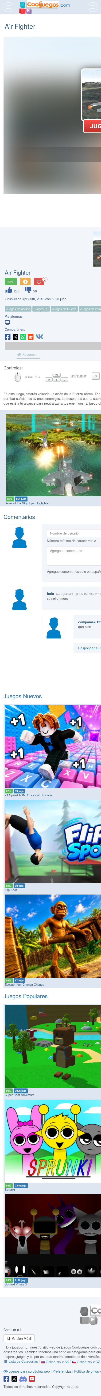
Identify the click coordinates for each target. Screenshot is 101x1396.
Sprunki (10, 1189)
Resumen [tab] (29, 354)
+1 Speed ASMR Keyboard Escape (28, 795)
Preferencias (62, 1371)
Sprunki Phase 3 (16, 1284)
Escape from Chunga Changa (24, 984)
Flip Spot (11, 889)
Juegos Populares (26, 996)
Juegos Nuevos (23, 696)
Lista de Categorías (23, 1361)
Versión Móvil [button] (21, 1338)
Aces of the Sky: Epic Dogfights (27, 503)
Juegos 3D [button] (41, 309)
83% (11, 281)
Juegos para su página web (29, 1371)
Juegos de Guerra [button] (64, 309)
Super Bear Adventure (20, 1094)
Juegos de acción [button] (18, 309)
